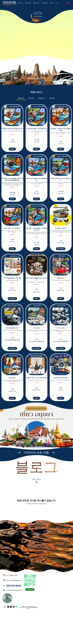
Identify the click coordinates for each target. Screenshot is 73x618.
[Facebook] (8, 607)
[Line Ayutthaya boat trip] (16, 607)
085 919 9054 (13, 585)
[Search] (13, 3)
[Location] (4, 575)
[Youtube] (14, 607)
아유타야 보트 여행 (36, 452)
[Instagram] (11, 607)
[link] (21, 98)
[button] (67, 3)
